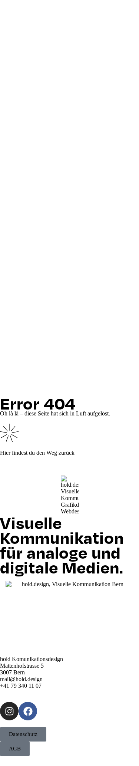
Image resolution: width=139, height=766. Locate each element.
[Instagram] (9, 711)
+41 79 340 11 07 (21, 686)
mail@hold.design (21, 679)
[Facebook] (28, 711)
